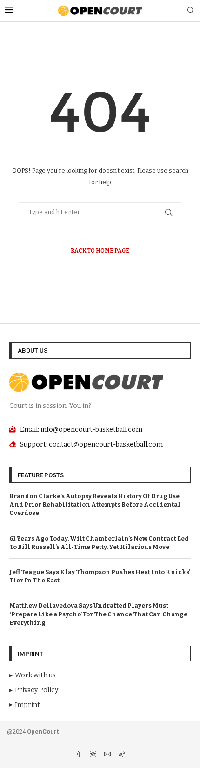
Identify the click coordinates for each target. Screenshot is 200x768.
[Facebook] (79, 755)
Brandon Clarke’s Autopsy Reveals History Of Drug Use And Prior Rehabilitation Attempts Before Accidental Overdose (94, 504)
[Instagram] (94, 755)
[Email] (108, 755)
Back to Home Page (100, 250)
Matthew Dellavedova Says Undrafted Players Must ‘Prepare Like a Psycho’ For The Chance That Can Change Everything (98, 614)
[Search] (190, 11)
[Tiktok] (121, 755)
